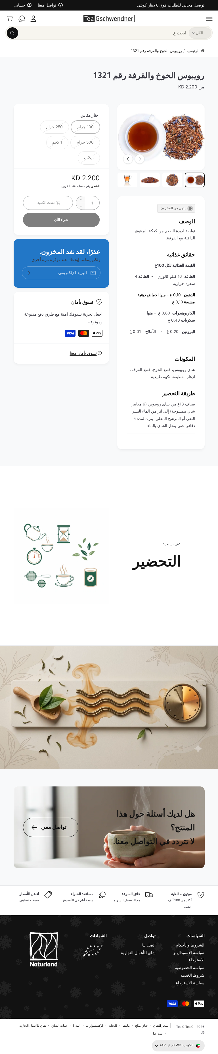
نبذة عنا (158, 1034)
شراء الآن (61, 220)
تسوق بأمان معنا (83, 353)
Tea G (189, 1027)
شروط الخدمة (192, 975)
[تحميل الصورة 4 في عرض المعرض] (127, 180)
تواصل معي (53, 827)
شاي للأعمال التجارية (138, 953)
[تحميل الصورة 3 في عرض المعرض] (150, 180)
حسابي (19, 5)
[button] (209, 18)
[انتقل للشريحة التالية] (128, 158)
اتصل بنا (149, 945)
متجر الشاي (160, 1026)
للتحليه (112, 1026)
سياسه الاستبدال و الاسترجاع (189, 956)
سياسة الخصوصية (189, 967)
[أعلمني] (28, 272)
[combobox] (96, 33)
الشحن (95, 186)
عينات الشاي (59, 1026)
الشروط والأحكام (190, 945)
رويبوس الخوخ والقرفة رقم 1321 (156, 51)
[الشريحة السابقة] (139, 158)
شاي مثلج (141, 1026)
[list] (109, 900)
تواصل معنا (47, 5)
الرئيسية (193, 51)
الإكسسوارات (94, 1026)
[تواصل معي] (22, 18)
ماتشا (126, 1026)
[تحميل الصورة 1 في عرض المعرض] (194, 180)
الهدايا (76, 1026)
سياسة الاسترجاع (190, 983)
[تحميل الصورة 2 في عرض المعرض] (172, 180)
